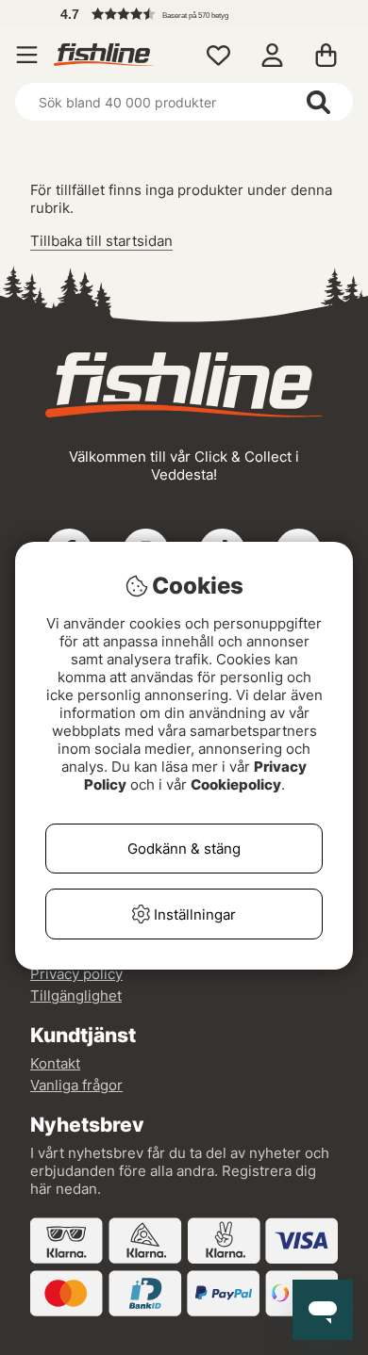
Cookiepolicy (236, 784)
